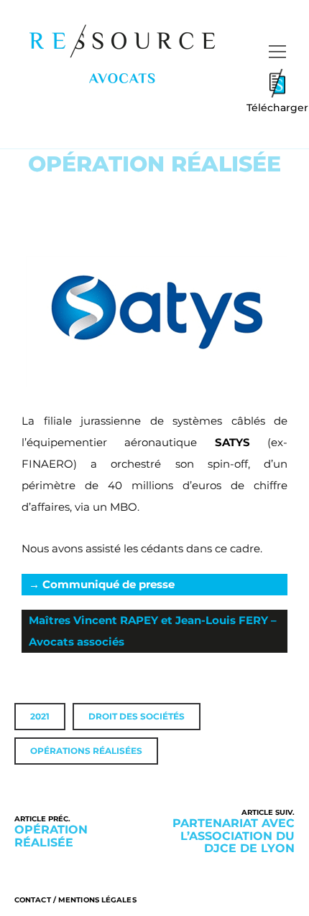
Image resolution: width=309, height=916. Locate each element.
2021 (40, 716)
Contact (32, 900)
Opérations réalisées (86, 750)
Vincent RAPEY (115, 620)
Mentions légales (97, 900)
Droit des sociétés (136, 716)
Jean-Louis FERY (221, 620)
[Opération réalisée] (84, 831)
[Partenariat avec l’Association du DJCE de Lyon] (224, 831)
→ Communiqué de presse (102, 584)
